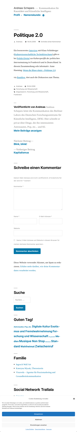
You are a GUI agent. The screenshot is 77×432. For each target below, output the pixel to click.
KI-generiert (52, 336)
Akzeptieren (38, 414)
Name (16, 216)
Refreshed (48, 341)
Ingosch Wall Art (23, 364)
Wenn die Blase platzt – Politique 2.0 (39, 70)
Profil (17, 14)
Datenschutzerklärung (40, 429)
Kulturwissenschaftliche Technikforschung (33, 54)
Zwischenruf (44, 346)
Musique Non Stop (32, 341)
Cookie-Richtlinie (30, 429)
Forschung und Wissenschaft (26, 89)
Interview (33, 50)
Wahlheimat (27, 346)
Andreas (19, 42)
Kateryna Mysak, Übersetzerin (29, 368)
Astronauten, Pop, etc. (23, 327)
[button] (74, 399)
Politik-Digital (23, 58)
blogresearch (21, 92)
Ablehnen (38, 419)
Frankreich (18, 95)
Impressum (49, 429)
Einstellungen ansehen (38, 425)
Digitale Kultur (41, 326)
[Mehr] (43, 15)
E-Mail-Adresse (45, 216)
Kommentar (18, 186)
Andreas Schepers (24, 8)
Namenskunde (32, 14)
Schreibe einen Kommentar (51, 42)
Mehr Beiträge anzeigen (28, 130)
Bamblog (21, 77)
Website (17, 228)
